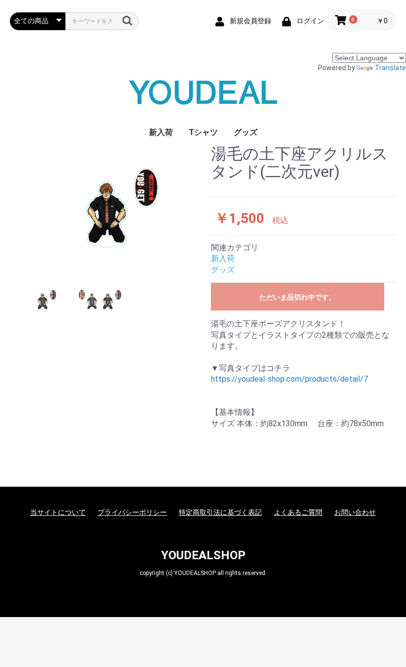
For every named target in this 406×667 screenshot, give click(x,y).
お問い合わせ (355, 512)
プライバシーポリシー (132, 512)
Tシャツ (203, 132)
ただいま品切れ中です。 (297, 297)
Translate (390, 68)
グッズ (245, 132)
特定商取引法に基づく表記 (220, 512)
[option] (106, 206)
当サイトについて (58, 512)
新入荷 (161, 132)
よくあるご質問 (298, 512)
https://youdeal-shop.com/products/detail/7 (289, 379)
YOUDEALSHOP (203, 555)
